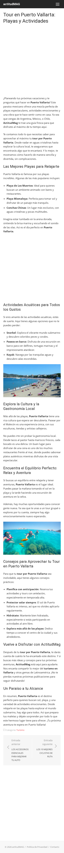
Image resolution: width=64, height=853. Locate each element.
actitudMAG (11, 4)
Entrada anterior (20, 750)
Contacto (54, 846)
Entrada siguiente (44, 748)
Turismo (20, 730)
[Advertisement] (32, 61)
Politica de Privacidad (37, 846)
